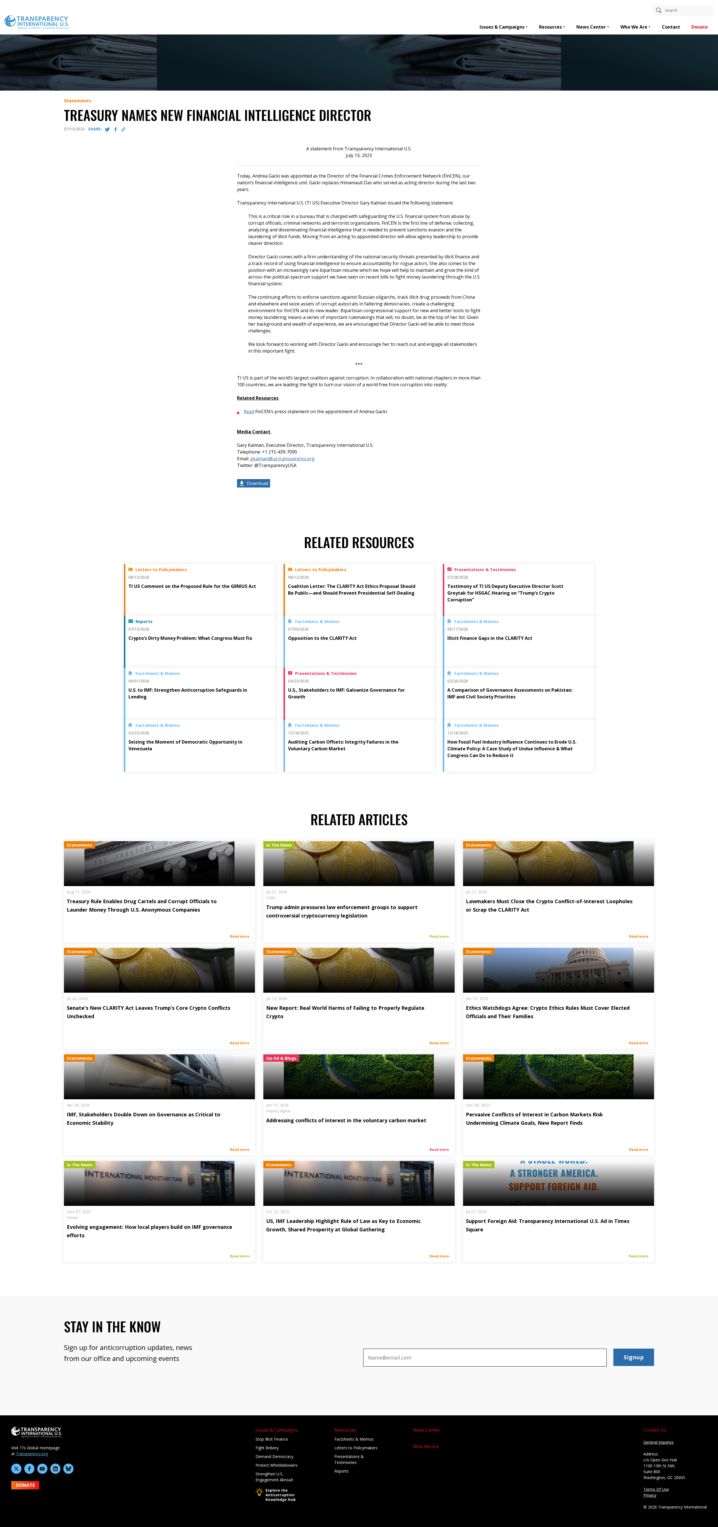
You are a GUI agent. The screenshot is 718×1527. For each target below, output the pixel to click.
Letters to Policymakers (356, 1447)
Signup (634, 1357)
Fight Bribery (267, 1447)
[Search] (659, 10)
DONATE (25, 1485)
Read (249, 411)
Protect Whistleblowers (277, 1465)
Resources (550, 27)
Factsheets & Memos (354, 1439)
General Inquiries (658, 1442)
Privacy (649, 1495)
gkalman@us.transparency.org (282, 459)
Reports (341, 1471)
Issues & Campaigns (502, 27)
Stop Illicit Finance (272, 1439)
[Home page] (36, 22)
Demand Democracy (274, 1456)
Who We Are (633, 27)
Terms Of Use (656, 1489)
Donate (699, 27)
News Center (591, 27)
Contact (671, 27)
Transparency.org (32, 1453)
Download (257, 483)
